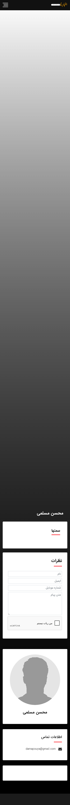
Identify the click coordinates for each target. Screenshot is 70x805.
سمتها (56, 530)
